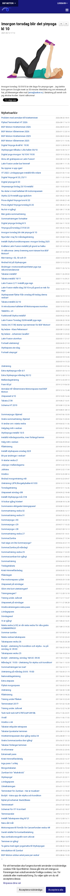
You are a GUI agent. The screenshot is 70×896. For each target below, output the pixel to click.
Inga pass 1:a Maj (9, 763)
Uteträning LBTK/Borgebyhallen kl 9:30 (19, 483)
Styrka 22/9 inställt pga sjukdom (16, 195)
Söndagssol (7, 616)
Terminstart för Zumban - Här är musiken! (20, 791)
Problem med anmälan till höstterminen (19, 117)
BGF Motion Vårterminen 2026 (15, 131)
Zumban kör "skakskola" (12, 772)
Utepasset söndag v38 (12, 492)
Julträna (5, 469)
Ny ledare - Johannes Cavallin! (15, 334)
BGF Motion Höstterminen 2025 (16, 136)
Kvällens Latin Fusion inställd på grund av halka (23, 246)
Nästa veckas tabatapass (13, 637)
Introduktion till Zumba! (12, 850)
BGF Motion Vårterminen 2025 (15, 140)
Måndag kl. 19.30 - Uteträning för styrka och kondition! (26, 662)
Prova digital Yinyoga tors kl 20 (15, 200)
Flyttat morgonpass (10, 685)
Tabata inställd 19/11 (11, 278)
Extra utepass (7, 681)
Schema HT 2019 (9, 405)
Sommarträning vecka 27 (13, 533)
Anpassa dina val (12, 883)
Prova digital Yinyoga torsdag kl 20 (17, 205)
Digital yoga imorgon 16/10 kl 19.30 (18, 154)
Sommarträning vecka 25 (13, 552)
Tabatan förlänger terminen (14, 745)
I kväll (4, 717)
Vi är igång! (6, 621)
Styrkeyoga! (6, 777)
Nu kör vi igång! (8, 209)
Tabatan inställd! (9, 274)
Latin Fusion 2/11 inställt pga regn (17, 283)
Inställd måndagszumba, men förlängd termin (22, 437)
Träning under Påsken (11, 699)
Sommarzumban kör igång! (14, 556)
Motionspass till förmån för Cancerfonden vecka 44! (25, 827)
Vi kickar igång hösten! (12, 501)
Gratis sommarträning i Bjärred (15, 419)
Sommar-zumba (8, 632)
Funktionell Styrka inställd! (13, 315)
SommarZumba (8, 538)
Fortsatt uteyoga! (9, 352)
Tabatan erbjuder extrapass (14, 726)
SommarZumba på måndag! (14, 547)
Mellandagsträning (10, 380)
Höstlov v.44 (7, 722)
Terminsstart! (7, 804)
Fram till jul (6, 384)
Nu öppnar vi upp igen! (11, 168)
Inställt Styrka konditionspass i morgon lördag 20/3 (25, 241)
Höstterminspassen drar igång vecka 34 (20, 736)
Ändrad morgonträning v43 (14, 478)
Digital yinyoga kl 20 (10, 182)
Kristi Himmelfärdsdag (11, 570)
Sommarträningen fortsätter (14, 218)
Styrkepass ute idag (10, 348)
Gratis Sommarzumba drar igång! (16, 740)
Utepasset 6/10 (8, 396)
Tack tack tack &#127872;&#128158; (18, 713)
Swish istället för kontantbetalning (17, 832)
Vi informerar (7, 749)
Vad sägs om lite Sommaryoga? (16, 543)
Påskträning (6, 446)
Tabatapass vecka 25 (11, 653)
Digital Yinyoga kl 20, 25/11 (14, 177)
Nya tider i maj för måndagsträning (17, 237)
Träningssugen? (8, 593)
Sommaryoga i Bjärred (11, 414)
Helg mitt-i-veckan (9, 442)
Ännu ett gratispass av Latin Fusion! (18, 159)
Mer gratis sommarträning (13, 214)
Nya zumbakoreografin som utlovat (17, 837)
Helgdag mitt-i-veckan (11, 428)
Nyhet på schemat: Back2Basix (15, 800)
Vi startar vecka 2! (9, 460)
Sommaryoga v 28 (9, 529)
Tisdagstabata (8, 566)
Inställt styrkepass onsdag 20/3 (16, 451)
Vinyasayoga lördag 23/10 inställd (17, 186)
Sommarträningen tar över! (13, 667)
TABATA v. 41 (7, 311)
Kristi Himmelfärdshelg (12, 759)
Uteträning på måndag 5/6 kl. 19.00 (17, 671)
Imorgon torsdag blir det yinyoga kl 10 (19, 232)
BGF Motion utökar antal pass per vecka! (20, 855)
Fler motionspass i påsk (12, 579)
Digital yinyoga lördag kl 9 (13, 223)
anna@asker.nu (35, 92)
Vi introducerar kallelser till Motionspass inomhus (24, 306)
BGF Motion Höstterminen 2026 (16, 127)
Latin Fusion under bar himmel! (15, 163)
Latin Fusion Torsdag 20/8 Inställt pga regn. (21, 320)
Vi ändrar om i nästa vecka (13, 423)
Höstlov (5, 474)
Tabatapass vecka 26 (11, 641)
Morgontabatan (8, 768)
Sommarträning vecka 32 (13, 511)
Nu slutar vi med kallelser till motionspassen (21, 191)
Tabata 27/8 (6, 400)
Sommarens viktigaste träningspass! (18, 506)
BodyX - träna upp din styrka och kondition (21, 795)
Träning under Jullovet (11, 598)
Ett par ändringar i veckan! (13, 455)
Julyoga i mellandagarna (12, 465)
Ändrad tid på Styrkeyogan (13, 262)
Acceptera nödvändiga (30, 889)
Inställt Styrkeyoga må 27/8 (14, 497)
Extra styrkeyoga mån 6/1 (13, 370)
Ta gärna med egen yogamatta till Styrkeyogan (23, 846)
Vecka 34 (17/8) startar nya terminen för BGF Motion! (25, 325)
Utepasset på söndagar (12, 584)
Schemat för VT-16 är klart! (13, 809)
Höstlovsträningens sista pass (15, 607)
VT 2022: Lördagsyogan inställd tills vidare (21, 173)
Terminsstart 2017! (9, 704)
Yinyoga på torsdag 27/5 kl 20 (15, 228)
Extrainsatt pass (8, 754)
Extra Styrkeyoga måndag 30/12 (16, 375)
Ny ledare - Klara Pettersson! (14, 329)
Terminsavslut (7, 814)
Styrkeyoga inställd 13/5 (12, 433)
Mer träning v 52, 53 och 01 (13, 258)
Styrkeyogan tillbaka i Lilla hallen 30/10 (19, 150)
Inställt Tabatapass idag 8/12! (15, 818)
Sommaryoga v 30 (9, 520)
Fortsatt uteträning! (10, 343)
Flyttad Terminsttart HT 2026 (14, 122)
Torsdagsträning (9, 488)
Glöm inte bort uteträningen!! (14, 589)
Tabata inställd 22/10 (11, 302)
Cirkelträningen (8, 786)
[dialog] (35, 877)
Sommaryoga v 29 (9, 524)
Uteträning (6, 366)
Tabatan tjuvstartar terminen (14, 731)
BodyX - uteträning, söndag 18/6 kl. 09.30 (20, 658)
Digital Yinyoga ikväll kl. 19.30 (15, 145)
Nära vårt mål (7, 823)
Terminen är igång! (9, 841)
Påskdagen (6, 575)
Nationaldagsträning (11, 676)
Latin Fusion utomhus (11, 338)
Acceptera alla (55, 889)
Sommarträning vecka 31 (13, 515)
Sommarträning (8, 561)
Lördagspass (7, 611)
